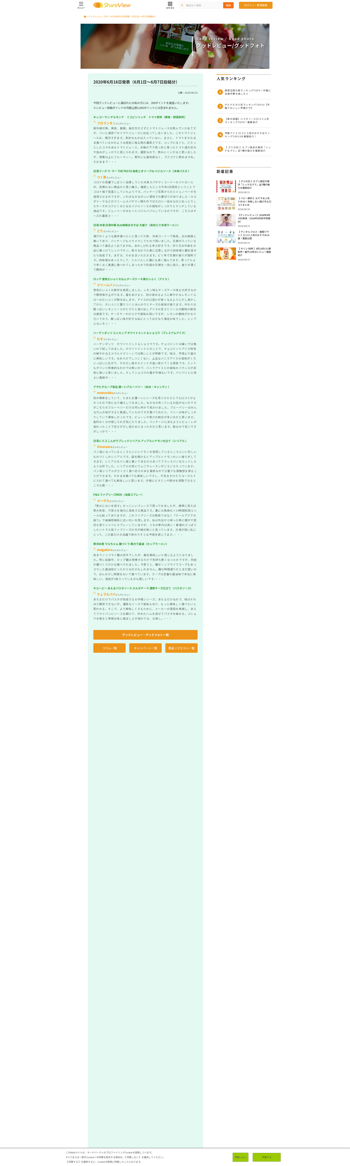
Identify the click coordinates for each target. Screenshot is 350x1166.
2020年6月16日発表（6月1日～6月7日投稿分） (133, 16)
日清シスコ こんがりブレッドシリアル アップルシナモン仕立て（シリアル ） (140, 441)
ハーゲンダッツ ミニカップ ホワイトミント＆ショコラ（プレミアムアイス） (140, 333)
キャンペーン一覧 (145, 648)
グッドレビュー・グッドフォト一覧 (145, 635)
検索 (228, 5)
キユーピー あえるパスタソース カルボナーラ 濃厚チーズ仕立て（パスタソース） (143, 588)
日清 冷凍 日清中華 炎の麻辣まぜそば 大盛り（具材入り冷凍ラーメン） (136, 225)
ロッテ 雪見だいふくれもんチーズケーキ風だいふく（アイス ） (132, 279)
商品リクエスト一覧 (181, 648)
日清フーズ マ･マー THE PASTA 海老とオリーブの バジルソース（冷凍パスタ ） (142, 171)
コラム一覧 (109, 648)
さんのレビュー (114, 123)
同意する (266, 1157)
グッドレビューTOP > (99, 16)
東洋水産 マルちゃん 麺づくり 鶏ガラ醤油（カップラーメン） (131, 544)
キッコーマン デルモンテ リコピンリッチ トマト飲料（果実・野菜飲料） (140, 117)
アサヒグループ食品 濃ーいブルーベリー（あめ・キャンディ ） (132, 387)
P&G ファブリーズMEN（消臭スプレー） (118, 494)
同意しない (240, 1157)
